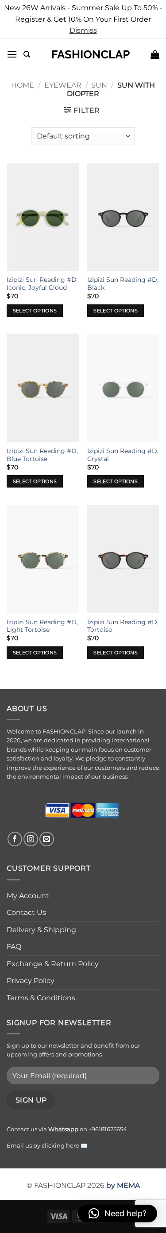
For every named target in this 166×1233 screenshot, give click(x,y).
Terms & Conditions (41, 998)
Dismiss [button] (83, 30)
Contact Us (26, 912)
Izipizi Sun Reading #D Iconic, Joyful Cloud (42, 283)
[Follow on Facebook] (15, 839)
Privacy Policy (30, 980)
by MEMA (123, 1185)
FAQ (14, 946)
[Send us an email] (46, 839)
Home (22, 85)
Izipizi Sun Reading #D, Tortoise (122, 626)
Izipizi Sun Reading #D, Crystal (122, 454)
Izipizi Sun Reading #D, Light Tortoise (42, 626)
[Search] (26, 54)
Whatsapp (63, 1129)
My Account (28, 895)
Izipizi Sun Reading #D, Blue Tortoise (42, 454)
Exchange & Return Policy (53, 964)
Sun (99, 85)
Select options (35, 310)
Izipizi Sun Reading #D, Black (122, 283)
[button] (12, 54)
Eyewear (62, 85)
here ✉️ (77, 1145)
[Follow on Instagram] (30, 839)
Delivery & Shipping (41, 930)
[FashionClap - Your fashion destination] (90, 54)
